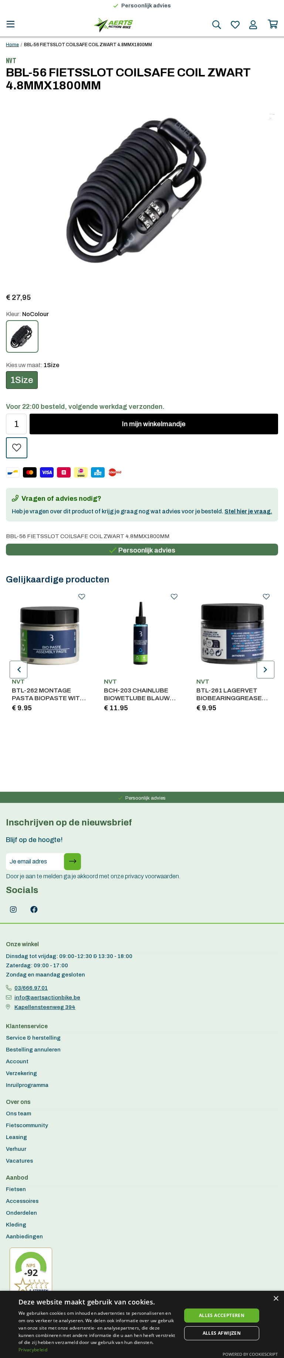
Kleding (16, 1225)
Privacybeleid (32, 1350)
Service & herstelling (33, 1038)
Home (12, 44)
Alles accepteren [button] (221, 1315)
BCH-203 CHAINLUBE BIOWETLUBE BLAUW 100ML (137, 694)
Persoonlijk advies (146, 5)
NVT (18, 681)
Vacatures (19, 1161)
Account (17, 1061)
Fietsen (16, 1189)
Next (265, 669)
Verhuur (16, 1149)
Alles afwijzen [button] (222, 1333)
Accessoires (22, 1201)
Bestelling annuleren (33, 1050)
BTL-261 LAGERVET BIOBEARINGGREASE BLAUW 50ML (229, 694)
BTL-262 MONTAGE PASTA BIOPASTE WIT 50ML (46, 694)
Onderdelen (21, 1213)
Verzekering (21, 1073)
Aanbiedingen (24, 1236)
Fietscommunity (27, 1125)
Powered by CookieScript (250, 1354)
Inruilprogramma (27, 1085)
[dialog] (142, 1324)
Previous (18, 669)
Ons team (18, 1113)
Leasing (16, 1137)
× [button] (275, 1298)
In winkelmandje (154, 424)
